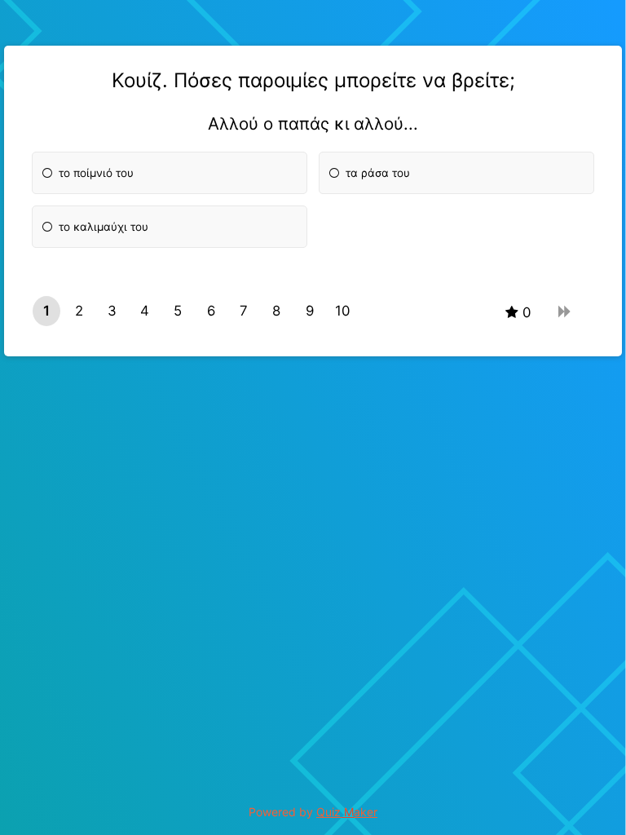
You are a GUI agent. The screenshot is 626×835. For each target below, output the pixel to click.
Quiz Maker (346, 812)
